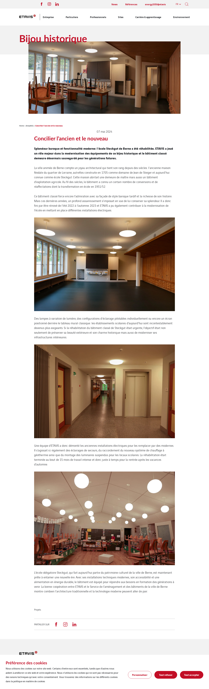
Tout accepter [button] (191, 675)
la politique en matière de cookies (28, 681)
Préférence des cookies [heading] (26, 663)
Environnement (181, 17)
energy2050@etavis (155, 4)
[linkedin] (74, 624)
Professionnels (98, 17)
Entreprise (48, 17)
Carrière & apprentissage (148, 17)
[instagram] (65, 624)
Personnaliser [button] (139, 675)
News (114, 4)
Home (21, 125)
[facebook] (56, 624)
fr (177, 4)
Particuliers (72, 17)
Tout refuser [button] (165, 675)
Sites (120, 17)
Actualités (30, 125)
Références (131, 4)
